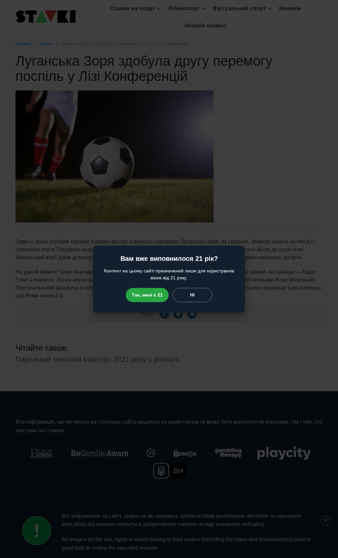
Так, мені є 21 (147, 294)
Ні (192, 294)
